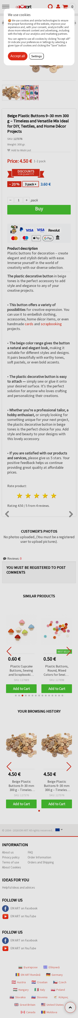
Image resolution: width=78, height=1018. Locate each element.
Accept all (17, 56)
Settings (36, 56)
